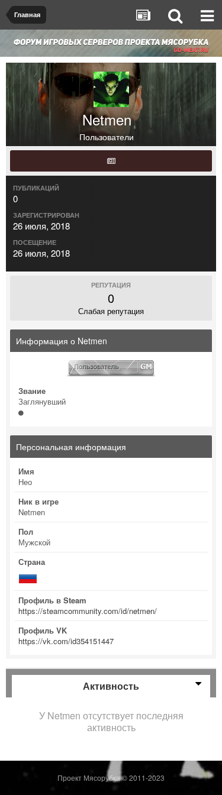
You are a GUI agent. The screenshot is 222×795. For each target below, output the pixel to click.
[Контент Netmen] (111, 161)
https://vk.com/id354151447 (66, 641)
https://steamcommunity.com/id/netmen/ (87, 610)
